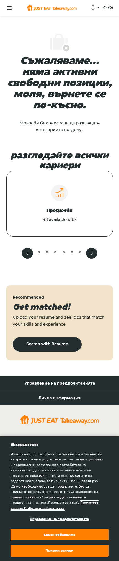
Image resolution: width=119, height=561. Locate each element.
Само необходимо (60, 535)
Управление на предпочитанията (59, 383)
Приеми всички (59, 550)
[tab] (30, 251)
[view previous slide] (27, 253)
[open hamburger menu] (9, 8)
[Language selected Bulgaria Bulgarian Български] (95, 7)
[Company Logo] (51, 8)
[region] (59, 498)
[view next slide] (91, 253)
